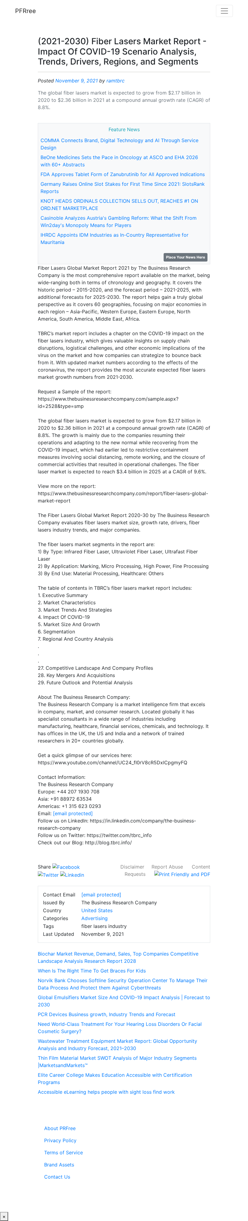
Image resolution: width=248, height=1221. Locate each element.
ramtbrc (115, 81)
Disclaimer (132, 867)
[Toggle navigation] (224, 11)
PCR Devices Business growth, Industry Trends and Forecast (106, 1014)
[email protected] (73, 813)
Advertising (94, 918)
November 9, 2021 (76, 81)
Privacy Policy (60, 1140)
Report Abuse (167, 867)
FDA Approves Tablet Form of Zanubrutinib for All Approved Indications (123, 174)
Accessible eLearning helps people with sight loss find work (106, 1092)
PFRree (25, 11)
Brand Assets (59, 1165)
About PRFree (60, 1128)
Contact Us (57, 1177)
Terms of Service (63, 1152)
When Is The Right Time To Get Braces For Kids (92, 971)
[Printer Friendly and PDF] (182, 874)
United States (97, 910)
